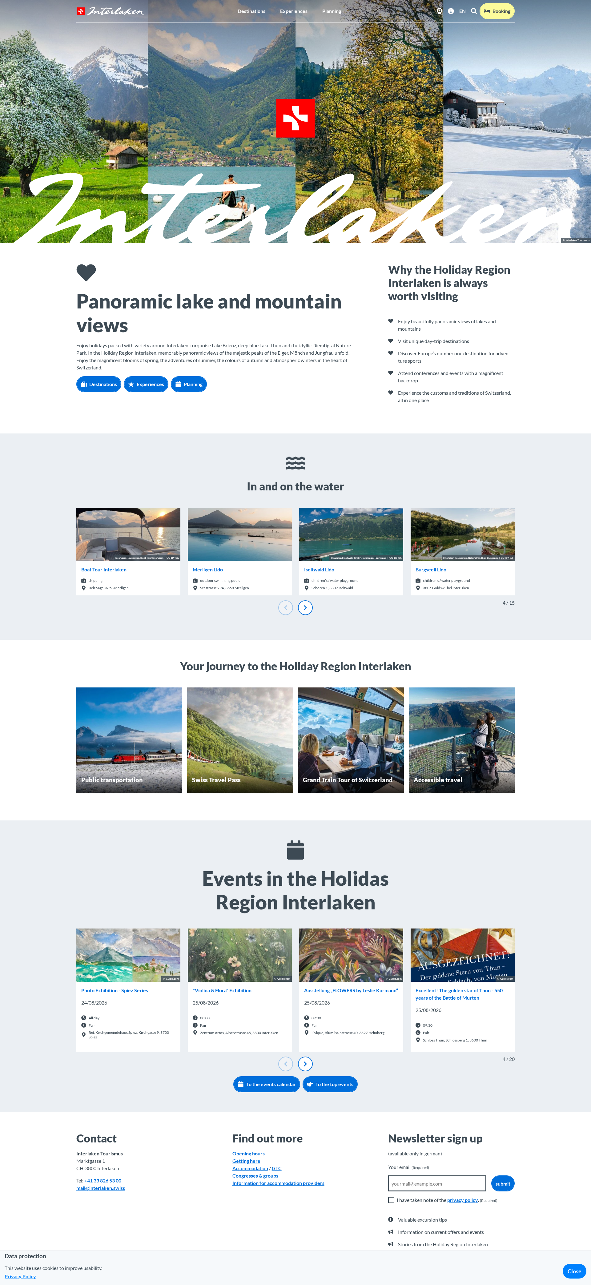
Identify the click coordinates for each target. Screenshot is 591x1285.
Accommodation (250, 1168)
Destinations (251, 11)
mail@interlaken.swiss (100, 1188)
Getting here (246, 1161)
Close (574, 1271)
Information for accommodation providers (278, 1183)
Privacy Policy (20, 1276)
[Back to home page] (110, 11)
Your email (408, 1167)
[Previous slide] (285, 607)
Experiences (294, 11)
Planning (331, 11)
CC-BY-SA (173, 558)
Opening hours (248, 1153)
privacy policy (462, 1200)
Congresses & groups (255, 1175)
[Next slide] (305, 607)
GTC (277, 1168)
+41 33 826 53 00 (102, 1180)
